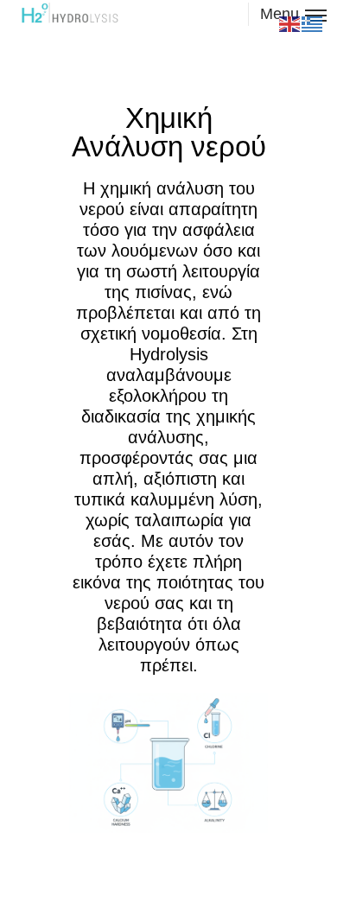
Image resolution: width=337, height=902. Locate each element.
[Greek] (313, 23)
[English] (290, 23)
